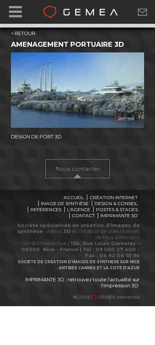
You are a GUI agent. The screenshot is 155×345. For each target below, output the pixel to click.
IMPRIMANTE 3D (119, 215)
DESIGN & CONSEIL (116, 203)
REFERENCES (45, 209)
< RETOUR (23, 33)
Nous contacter (77, 168)
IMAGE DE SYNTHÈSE (65, 203)
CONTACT (83, 215)
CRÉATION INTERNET (114, 197)
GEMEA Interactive (119, 297)
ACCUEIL (74, 197)
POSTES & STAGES (117, 209)
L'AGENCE (78, 209)
